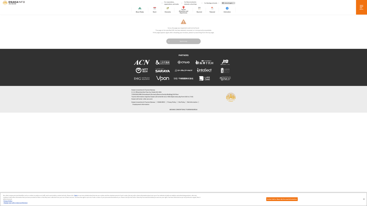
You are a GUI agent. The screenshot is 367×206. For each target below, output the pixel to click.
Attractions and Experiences (183, 11)
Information (227, 12)
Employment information (141, 104)
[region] (183, 199)
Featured (212, 12)
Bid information (192, 102)
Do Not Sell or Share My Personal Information (282, 199)
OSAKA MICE (161, 102)
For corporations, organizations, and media (171, 3)
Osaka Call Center (137, 99)
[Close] (364, 199)
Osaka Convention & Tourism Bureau (143, 102)
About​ (140, 12)
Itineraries (168, 12)
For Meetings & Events (210, 3)
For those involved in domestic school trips (190, 3)
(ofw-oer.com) (147, 99)
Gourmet (199, 12)
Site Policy (181, 102)
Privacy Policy (171, 102)
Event (154, 12)
